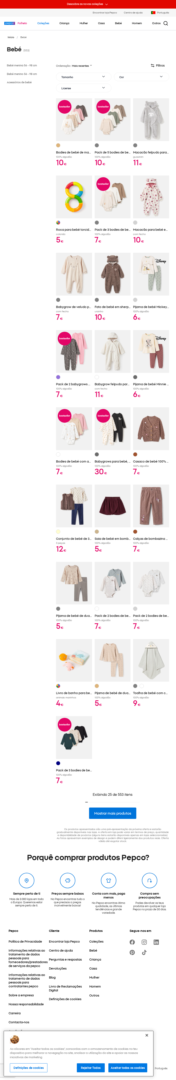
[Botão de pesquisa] (165, 23)
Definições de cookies (29, 1068)
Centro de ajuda (133, 12)
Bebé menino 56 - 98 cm (22, 73)
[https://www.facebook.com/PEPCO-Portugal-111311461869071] (133, 942)
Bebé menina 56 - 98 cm (22, 65)
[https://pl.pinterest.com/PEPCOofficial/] (133, 952)
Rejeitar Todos (91, 1068)
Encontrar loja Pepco (105, 12)
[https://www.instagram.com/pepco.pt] (145, 942)
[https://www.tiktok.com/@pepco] (145, 952)
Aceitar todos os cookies (128, 1068)
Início (11, 37)
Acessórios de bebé (19, 82)
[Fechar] (147, 1035)
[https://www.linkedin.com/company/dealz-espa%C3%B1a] (157, 942)
